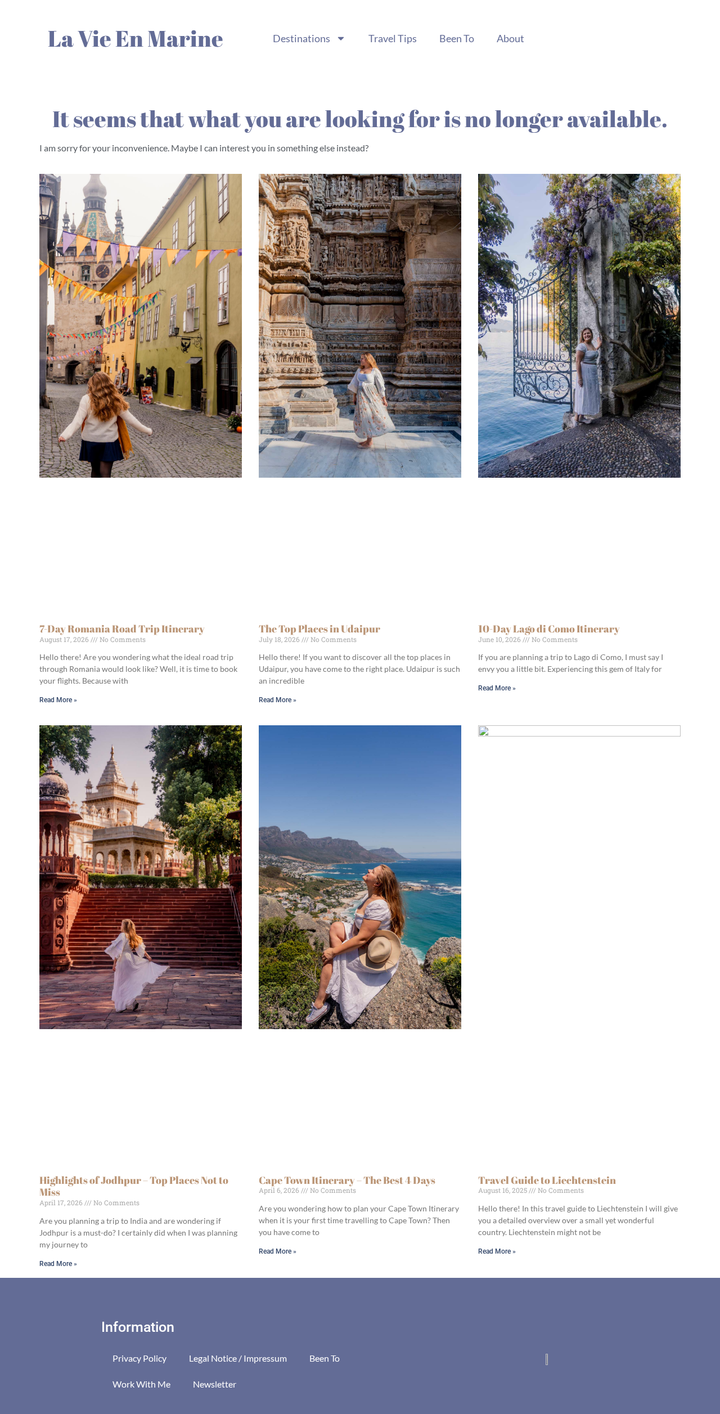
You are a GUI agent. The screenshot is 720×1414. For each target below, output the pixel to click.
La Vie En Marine (135, 38)
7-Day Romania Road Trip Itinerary (122, 628)
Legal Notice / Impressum (238, 1358)
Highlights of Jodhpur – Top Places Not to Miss (133, 1186)
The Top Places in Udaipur (319, 628)
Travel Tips (392, 38)
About (510, 38)
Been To (456, 38)
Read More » (58, 700)
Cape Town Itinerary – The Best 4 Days (347, 1180)
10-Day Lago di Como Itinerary (549, 628)
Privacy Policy (139, 1358)
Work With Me (141, 1384)
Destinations (301, 38)
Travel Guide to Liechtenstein (547, 1180)
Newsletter (214, 1384)
